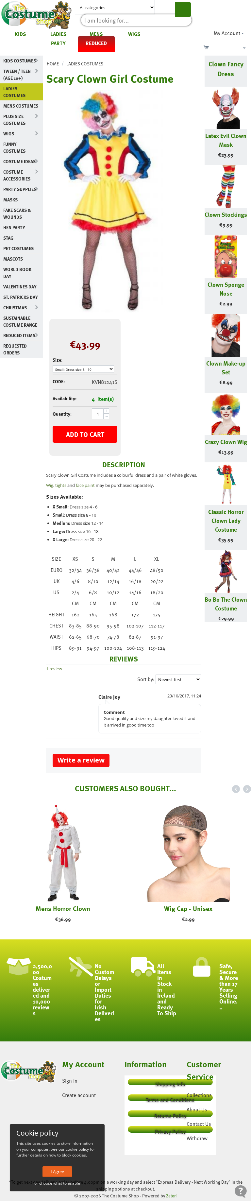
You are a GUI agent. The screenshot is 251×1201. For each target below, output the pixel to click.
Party (58, 43)
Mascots (13, 258)
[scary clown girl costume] (105, 201)
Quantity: (62, 413)
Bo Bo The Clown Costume (226, 603)
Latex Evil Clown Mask (225, 140)
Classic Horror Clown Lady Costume (225, 520)
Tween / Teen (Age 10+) (17, 74)
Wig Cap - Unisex (188, 908)
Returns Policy (170, 1114)
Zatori (171, 1195)
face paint (85, 485)
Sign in (69, 1081)
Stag (8, 237)
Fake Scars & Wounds (17, 213)
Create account (79, 1095)
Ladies (58, 34)
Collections (199, 1095)
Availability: (64, 398)
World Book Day (17, 273)
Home (53, 63)
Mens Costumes (20, 105)
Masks (10, 199)
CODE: (59, 381)
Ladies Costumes (14, 92)
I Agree (57, 1172)
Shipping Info (170, 1082)
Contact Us (199, 1124)
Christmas (15, 307)
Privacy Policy (170, 1130)
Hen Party (14, 227)
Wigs (134, 34)
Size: (57, 359)
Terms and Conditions (170, 1098)
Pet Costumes (18, 248)
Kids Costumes (19, 60)
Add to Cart (85, 434)
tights (60, 485)
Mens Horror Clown (63, 908)
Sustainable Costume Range (20, 321)
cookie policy (77, 1149)
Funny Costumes (14, 147)
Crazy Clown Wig (226, 441)
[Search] (183, 9)
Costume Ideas (19, 161)
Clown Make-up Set (225, 367)
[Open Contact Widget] (240, 1191)
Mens (96, 34)
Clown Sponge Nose (226, 289)
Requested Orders (15, 349)
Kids (20, 34)
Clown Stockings (226, 214)
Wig (49, 485)
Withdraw (197, 1138)
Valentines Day (20, 286)
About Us (197, 1109)
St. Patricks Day (20, 297)
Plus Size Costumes (14, 120)
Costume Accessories (16, 175)
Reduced (96, 43)
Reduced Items (19, 335)
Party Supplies (19, 189)
